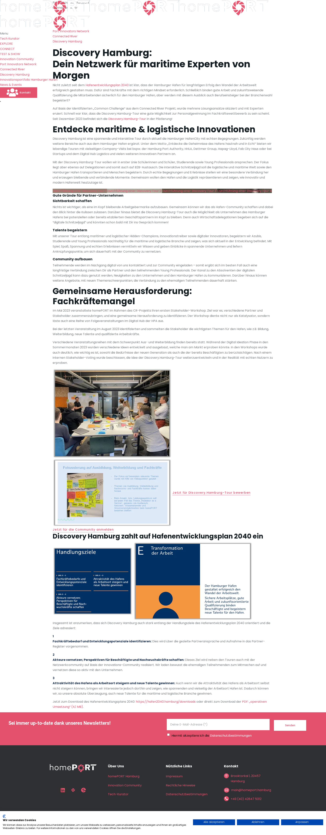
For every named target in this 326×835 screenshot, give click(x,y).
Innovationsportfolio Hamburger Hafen (29, 79)
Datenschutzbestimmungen (231, 735)
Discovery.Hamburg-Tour (127, 119)
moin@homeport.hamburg (251, 790)
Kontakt (25, 92)
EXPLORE (6, 43)
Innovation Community (17, 59)
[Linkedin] (63, 790)
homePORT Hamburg (123, 776)
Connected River (12, 69)
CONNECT (7, 49)
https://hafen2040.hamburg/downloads (166, 701)
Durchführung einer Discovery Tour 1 (80, 191)
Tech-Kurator (118, 794)
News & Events (11, 85)
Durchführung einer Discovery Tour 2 (134, 191)
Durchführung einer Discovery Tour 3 (189, 191)
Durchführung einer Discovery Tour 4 (244, 191)
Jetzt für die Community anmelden (83, 530)
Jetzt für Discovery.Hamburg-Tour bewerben (211, 493)
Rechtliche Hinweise (180, 785)
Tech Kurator (10, 38)
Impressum (174, 776)
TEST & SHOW (10, 54)
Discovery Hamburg (14, 74)
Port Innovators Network (18, 64)
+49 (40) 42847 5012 (246, 799)
